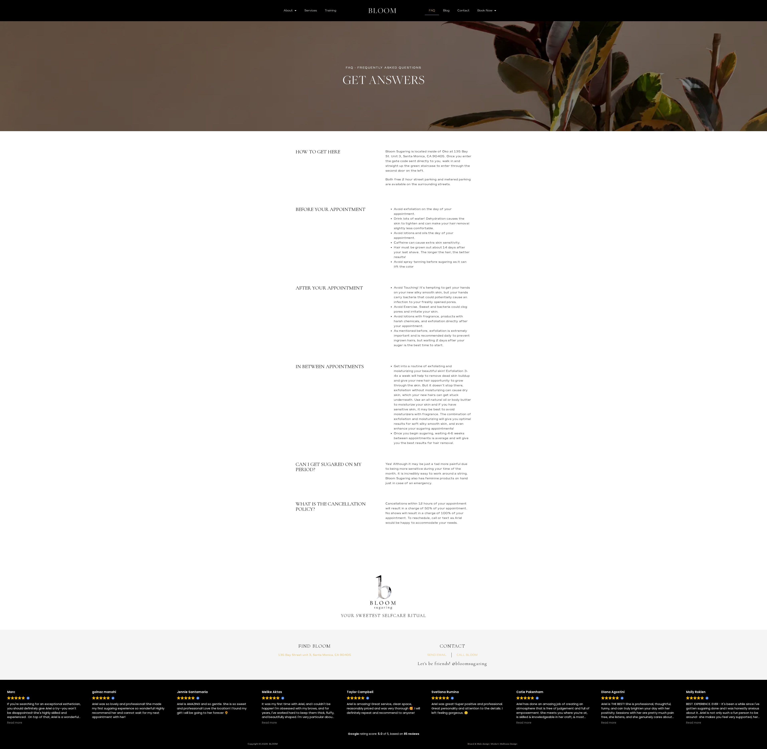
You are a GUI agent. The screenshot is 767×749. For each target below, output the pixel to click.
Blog (446, 10)
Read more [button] (14, 723)
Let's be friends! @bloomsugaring (452, 663)
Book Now (484, 10)
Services (310, 10)
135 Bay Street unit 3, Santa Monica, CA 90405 (314, 655)
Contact (463, 10)
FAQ (432, 10)
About (288, 10)
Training (330, 10)
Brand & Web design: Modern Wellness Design (492, 744)
